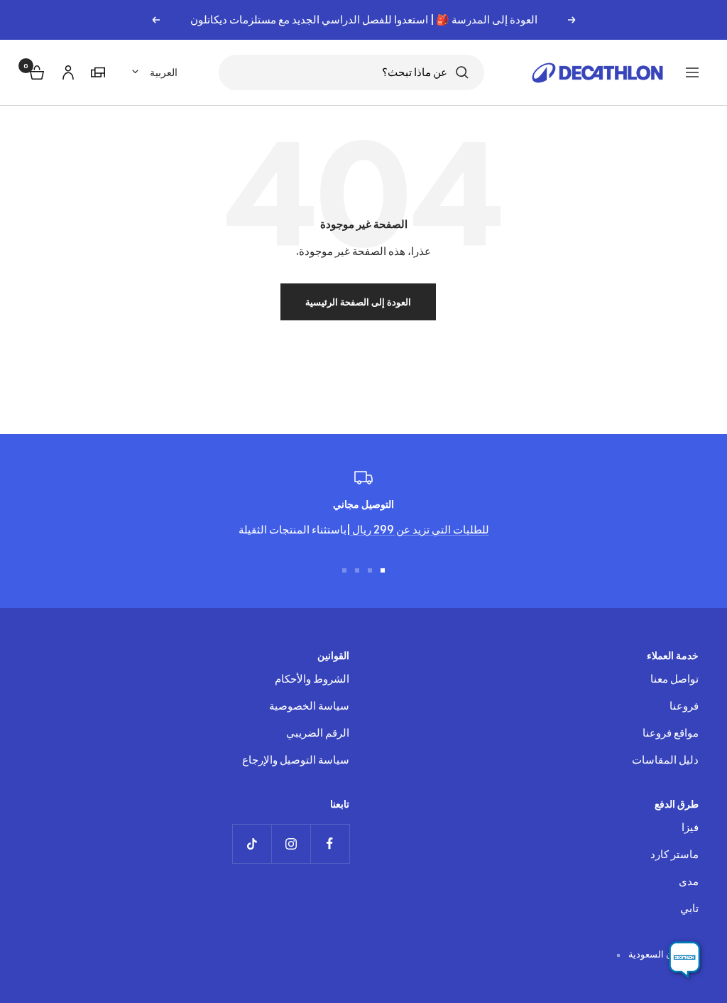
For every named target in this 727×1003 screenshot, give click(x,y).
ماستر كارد (674, 854)
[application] (684, 960)
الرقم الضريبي (317, 732)
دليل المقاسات (665, 759)
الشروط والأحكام (312, 678)
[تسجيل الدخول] (66, 70)
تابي (689, 908)
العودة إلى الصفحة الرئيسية (358, 302)
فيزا (690, 827)
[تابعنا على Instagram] (290, 843)
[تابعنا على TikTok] (251, 843)
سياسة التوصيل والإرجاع (295, 759)
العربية (163, 72)
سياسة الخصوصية (309, 705)
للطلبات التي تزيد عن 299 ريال (419, 529)
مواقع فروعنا (671, 732)
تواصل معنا (674, 678)
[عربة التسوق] (35, 70)
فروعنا (684, 705)
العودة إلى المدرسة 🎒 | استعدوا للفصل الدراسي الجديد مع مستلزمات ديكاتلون (363, 19)
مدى (689, 881)
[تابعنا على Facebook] (329, 843)
